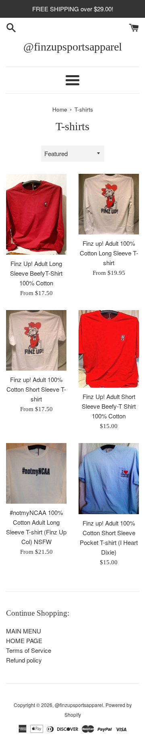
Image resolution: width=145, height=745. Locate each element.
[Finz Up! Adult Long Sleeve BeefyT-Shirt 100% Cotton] (36, 214)
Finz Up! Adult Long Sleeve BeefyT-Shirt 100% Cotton (36, 273)
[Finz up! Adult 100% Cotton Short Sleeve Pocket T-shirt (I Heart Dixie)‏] (109, 478)
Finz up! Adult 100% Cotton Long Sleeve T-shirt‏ (109, 253)
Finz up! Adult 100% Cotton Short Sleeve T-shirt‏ (36, 389)
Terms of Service (28, 650)
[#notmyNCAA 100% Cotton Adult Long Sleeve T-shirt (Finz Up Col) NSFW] (36, 473)
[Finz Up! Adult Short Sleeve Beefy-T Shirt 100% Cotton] (109, 349)
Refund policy (24, 660)
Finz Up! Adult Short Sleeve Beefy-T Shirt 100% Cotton (109, 406)
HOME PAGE (24, 640)
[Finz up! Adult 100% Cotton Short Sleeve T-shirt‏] (36, 340)
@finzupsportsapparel (72, 46)
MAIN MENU (23, 631)
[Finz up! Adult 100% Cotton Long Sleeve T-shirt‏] (109, 204)
